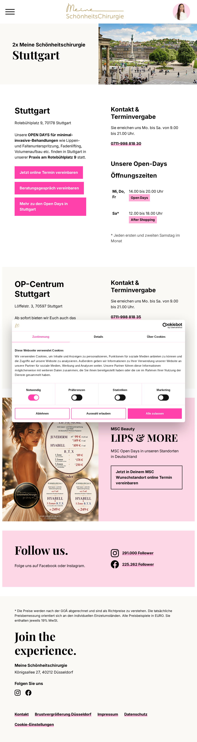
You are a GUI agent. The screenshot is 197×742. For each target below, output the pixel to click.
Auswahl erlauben (98, 413)
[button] (10, 11)
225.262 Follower (138, 564)
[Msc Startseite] (96, 11)
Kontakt (22, 714)
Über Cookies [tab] (156, 336)
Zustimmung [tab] (40, 336)
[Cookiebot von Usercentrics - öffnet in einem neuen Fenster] (165, 325)
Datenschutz (135, 714)
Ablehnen (42, 413)
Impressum (108, 714)
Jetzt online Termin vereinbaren (49, 172)
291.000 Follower (138, 553)
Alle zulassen (155, 413)
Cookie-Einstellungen (34, 724)
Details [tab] (98, 336)
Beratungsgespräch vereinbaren (49, 188)
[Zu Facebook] (28, 693)
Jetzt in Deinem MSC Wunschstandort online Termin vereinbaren (144, 477)
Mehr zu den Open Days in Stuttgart (44, 206)
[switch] (76, 397)
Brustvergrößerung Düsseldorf (63, 714)
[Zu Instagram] (18, 693)
